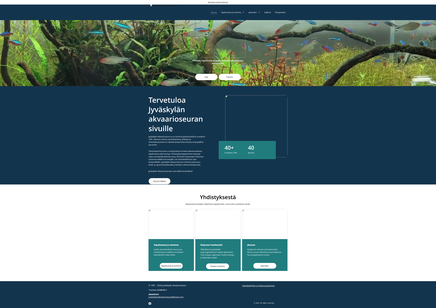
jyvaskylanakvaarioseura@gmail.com (166, 297)
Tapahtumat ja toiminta (231, 12)
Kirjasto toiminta (217, 266)
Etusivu (214, 12)
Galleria (267, 12)
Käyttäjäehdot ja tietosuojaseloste (258, 285)
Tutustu (229, 77)
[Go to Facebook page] (150, 303)
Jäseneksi (253, 12)
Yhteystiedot (280, 12)
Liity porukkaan (159, 181)
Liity (206, 77)
